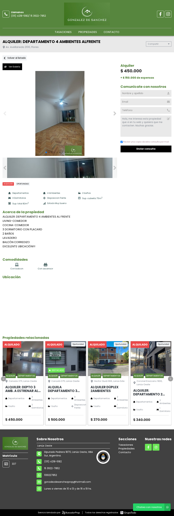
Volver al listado (16, 58)
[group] (60, 113)
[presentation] (3, 378)
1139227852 (50, 475)
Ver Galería (14, 66)
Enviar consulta (145, 148)
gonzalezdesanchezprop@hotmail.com (67, 482)
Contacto (111, 32)
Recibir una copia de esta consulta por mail (146, 141)
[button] (114, 113)
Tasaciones (63, 32)
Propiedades (87, 32)
